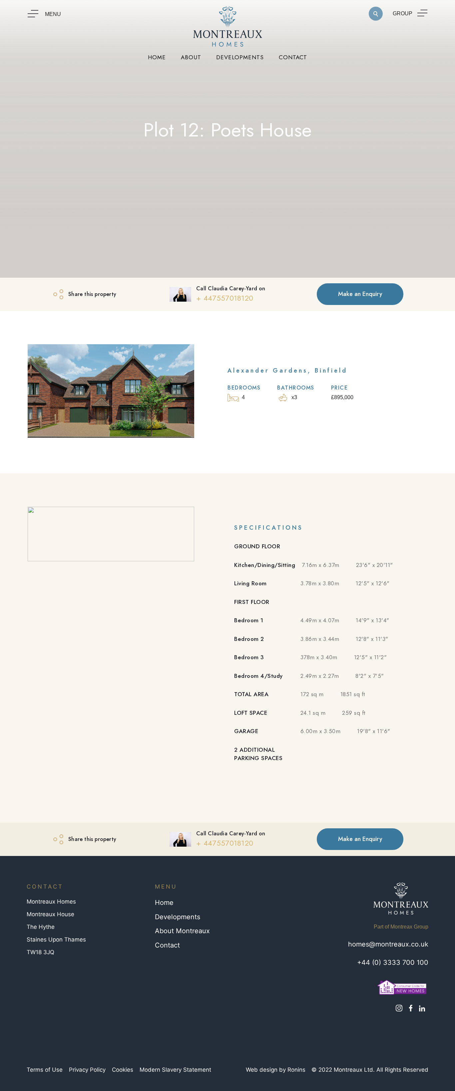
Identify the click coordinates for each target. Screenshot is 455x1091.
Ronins (296, 1069)
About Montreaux (182, 931)
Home (164, 903)
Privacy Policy (87, 1069)
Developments (177, 917)
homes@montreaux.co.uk (388, 944)
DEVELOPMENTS (240, 57)
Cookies (122, 1069)
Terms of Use (45, 1069)
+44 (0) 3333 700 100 (392, 962)
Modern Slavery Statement (175, 1069)
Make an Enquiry (360, 294)
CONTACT (293, 57)
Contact (167, 945)
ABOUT (191, 57)
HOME (157, 57)
